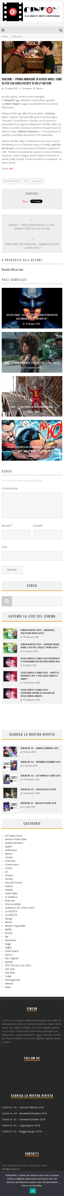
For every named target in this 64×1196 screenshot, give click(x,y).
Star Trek (10, 969)
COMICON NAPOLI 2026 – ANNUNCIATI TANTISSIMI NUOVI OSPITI (37, 632)
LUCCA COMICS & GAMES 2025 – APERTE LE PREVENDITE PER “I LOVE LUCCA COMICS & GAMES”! (39, 675)
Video (8, 987)
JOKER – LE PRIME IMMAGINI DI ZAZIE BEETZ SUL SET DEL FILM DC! (32, 362)
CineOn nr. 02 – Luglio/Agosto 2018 (21, 1125)
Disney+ (9, 875)
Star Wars (10, 972)
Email (38, 525)
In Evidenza (11, 897)
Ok (32, 1190)
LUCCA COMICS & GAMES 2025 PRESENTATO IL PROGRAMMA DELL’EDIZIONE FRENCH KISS (40, 660)
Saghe (8, 947)
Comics (8, 868)
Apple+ (8, 846)
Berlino (8, 853)
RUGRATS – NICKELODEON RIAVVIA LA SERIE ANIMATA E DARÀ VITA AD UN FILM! (32, 226)
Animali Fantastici (14, 843)
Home (4, 36)
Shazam (37, 181)
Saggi (8, 943)
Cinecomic (27, 88)
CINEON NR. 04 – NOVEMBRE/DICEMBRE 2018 (40, 761)
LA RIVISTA (11, 911)
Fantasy (9, 879)
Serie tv (9, 954)
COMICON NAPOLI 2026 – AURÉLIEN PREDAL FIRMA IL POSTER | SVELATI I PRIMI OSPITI (39, 646)
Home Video (11, 893)
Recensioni (10, 940)
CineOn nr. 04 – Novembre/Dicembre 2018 (24, 1113)
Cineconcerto (12, 864)
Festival (9, 886)
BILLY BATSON (11, 181)
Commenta (10, 488)
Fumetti (9, 889)
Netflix (8, 929)
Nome (7, 525)
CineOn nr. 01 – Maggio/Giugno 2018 (22, 1131)
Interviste (10, 900)
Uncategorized (12, 980)
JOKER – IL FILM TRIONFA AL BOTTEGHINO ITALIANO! (32, 407)
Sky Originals (11, 958)
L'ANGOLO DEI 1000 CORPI (19, 907)
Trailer (8, 976)
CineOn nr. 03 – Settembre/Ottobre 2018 (23, 1119)
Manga (8, 918)
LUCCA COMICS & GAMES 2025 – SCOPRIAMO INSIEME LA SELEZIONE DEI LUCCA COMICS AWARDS (37, 692)
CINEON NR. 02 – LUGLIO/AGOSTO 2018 (38, 789)
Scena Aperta (12, 951)
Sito (4, 547)
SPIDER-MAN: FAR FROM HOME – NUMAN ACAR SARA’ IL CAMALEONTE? (32, 245)
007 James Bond (13, 835)
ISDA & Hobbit (13, 904)
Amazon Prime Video (16, 839)
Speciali (9, 962)
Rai (6, 936)
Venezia (9, 983)
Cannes (9, 857)
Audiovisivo (11, 850)
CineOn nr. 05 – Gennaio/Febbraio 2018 (23, 1107)
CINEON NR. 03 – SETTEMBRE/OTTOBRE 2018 (40, 775)
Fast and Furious (13, 882)
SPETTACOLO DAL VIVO (18, 965)
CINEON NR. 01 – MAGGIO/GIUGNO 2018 (38, 803)
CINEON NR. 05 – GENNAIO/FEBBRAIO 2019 (39, 748)
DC (34, 88)
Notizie (40, 88)
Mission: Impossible (15, 925)
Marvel (8, 922)
